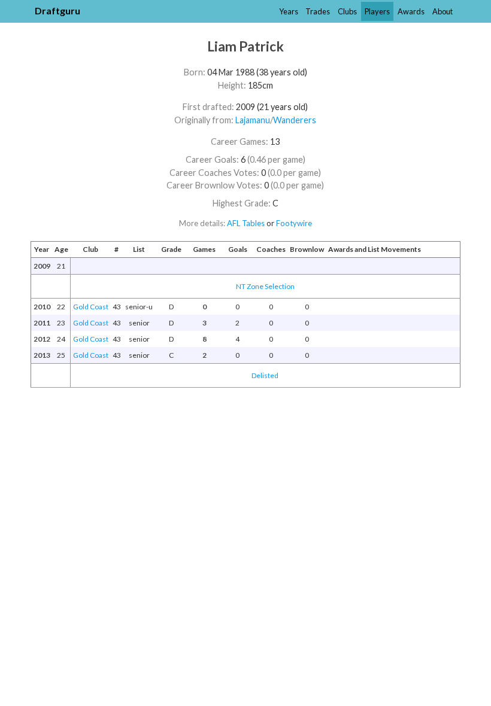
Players (377, 11)
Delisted (264, 375)
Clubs (347, 11)
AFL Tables (246, 223)
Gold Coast (90, 306)
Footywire (294, 223)
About (442, 11)
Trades (317, 11)
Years (288, 11)
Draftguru (57, 10)
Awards (411, 11)
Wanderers (294, 120)
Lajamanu (252, 120)
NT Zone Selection (265, 286)
